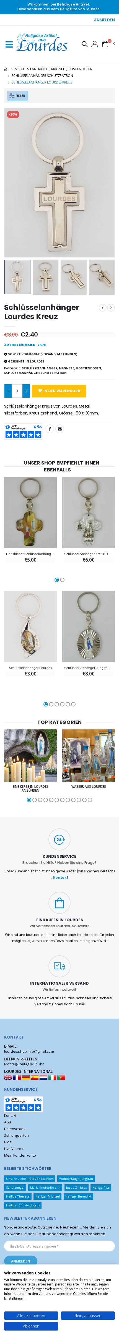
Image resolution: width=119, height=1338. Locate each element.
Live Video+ (13, 1148)
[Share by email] (59, 428)
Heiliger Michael (47, 1196)
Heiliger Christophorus (23, 1205)
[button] (85, 45)
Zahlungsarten (16, 1135)
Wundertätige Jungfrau (76, 1179)
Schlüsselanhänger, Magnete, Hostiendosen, (62, 368)
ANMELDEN (104, 19)
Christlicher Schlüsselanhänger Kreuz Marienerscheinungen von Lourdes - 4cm (30, 554)
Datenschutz (14, 1128)
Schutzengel (15, 1187)
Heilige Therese (18, 1196)
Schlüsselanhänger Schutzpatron (42, 75)
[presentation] (12, 182)
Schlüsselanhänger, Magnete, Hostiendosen (53, 69)
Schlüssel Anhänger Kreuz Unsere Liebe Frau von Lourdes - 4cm (88, 554)
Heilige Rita (100, 1187)
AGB (7, 1122)
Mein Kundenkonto (20, 1155)
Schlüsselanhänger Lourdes (30, 668)
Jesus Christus (76, 1187)
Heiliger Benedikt (78, 1196)
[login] (94, 43)
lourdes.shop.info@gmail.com (29, 1051)
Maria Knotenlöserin (45, 1187)
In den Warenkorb (61, 390)
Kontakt (60, 877)
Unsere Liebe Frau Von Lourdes (30, 1179)
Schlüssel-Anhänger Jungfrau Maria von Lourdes (88, 668)
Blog (7, 1142)
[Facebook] (49, 428)
